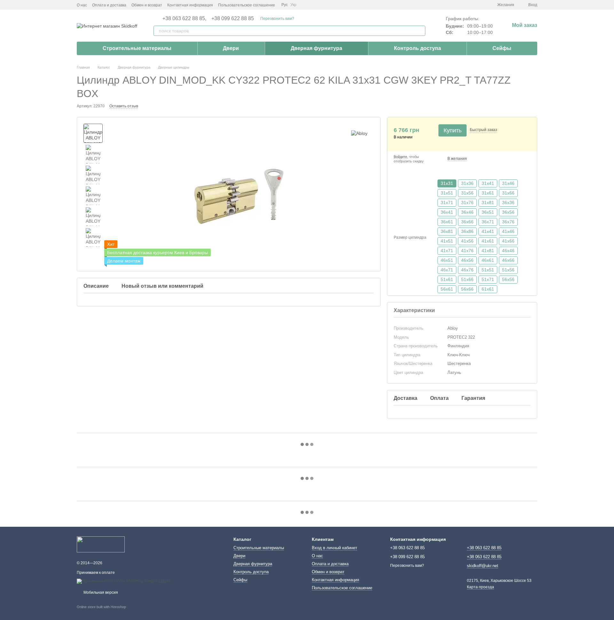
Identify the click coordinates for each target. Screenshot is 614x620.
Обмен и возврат (146, 5)
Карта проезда (480, 587)
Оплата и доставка (109, 5)
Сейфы (501, 48)
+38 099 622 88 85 (232, 18)
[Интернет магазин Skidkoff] (101, 544)
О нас (82, 5)
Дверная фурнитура (316, 48)
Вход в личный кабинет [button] (334, 547)
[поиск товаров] (420, 31)
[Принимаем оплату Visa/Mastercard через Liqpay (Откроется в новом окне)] (123, 581)
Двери (231, 48)
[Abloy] (359, 133)
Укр (293, 5)
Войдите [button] (400, 157)
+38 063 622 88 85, (184, 18)
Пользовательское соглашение (246, 5)
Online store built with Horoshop (101, 607)
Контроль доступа (417, 48)
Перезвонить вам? (277, 18)
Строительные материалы (137, 48)
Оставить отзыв (123, 106)
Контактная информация (190, 5)
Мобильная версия (100, 592)
